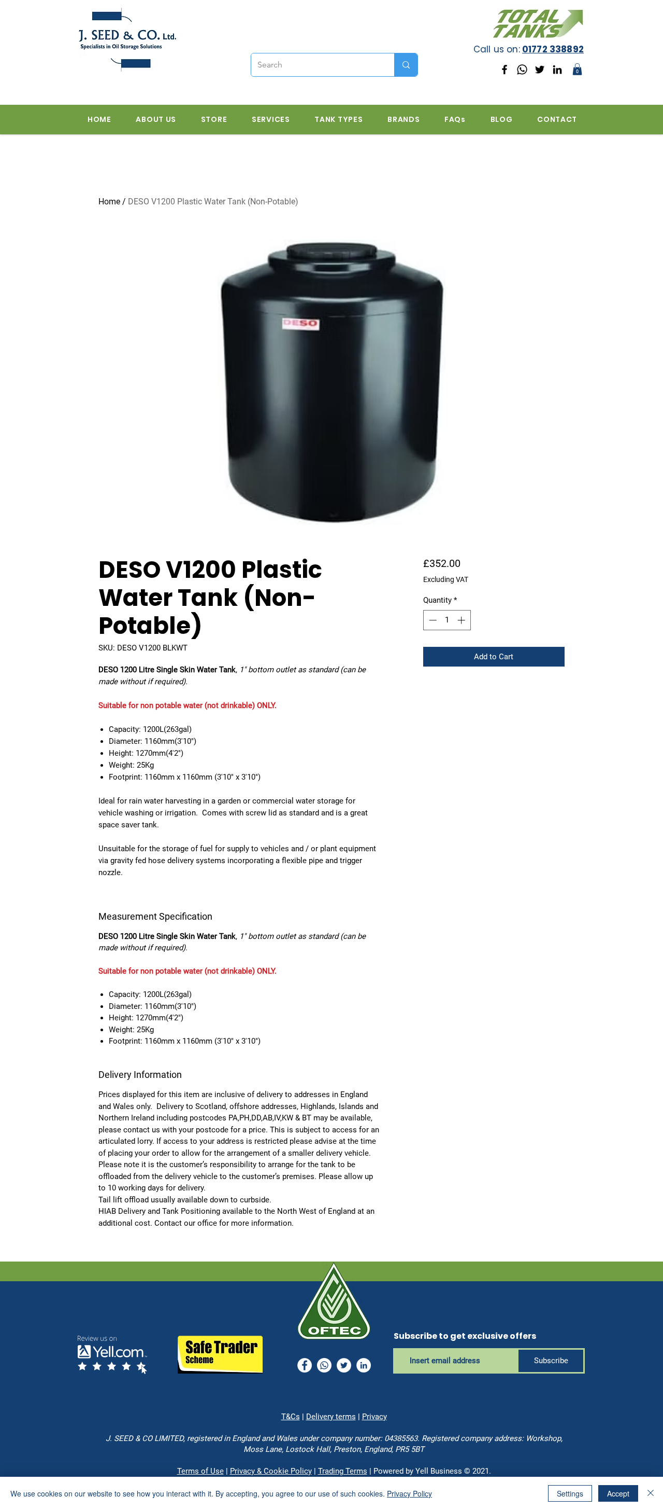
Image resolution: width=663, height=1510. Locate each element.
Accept (618, 1493)
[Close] (650, 1493)
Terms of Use (200, 1471)
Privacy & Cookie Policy (271, 1471)
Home (109, 201)
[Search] (405, 64)
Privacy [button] (374, 1416)
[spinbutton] (446, 620)
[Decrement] (432, 620)
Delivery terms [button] (331, 1416)
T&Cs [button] (290, 1416)
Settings (570, 1493)
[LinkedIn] (557, 69)
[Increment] (462, 620)
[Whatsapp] (522, 69)
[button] (577, 69)
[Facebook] (504, 69)
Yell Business (438, 1471)
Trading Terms (342, 1471)
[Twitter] (540, 69)
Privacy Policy (409, 1493)
